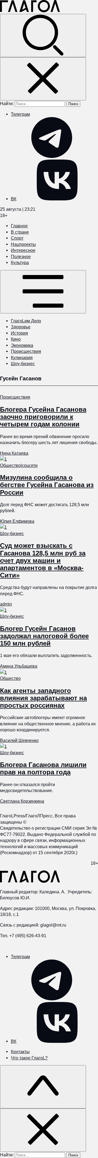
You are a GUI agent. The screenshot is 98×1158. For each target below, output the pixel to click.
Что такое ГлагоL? (29, 1057)
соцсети (30, 465)
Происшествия (26, 351)
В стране (20, 232)
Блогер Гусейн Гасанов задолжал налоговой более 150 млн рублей (44, 636)
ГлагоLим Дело (26, 320)
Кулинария (22, 357)
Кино (16, 339)
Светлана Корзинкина (22, 801)
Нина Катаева (14, 453)
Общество (10, 465)
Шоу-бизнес (23, 363)
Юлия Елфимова (17, 521)
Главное (19, 225)
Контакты (20, 1051)
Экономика (22, 345)
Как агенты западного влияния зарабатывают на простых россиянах (43, 698)
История (19, 333)
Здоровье (20, 326)
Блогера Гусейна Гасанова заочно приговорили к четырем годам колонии (43, 417)
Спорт (17, 238)
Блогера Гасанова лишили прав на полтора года (43, 768)
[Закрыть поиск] (43, 78)
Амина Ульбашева (18, 666)
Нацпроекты (23, 244)
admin (6, 603)
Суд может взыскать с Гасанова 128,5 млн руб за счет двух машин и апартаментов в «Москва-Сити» (42, 560)
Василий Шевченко (19, 740)
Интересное (23, 250)
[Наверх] (43, 1086)
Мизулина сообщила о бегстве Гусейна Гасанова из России (47, 485)
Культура (20, 262)
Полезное (21, 256)
